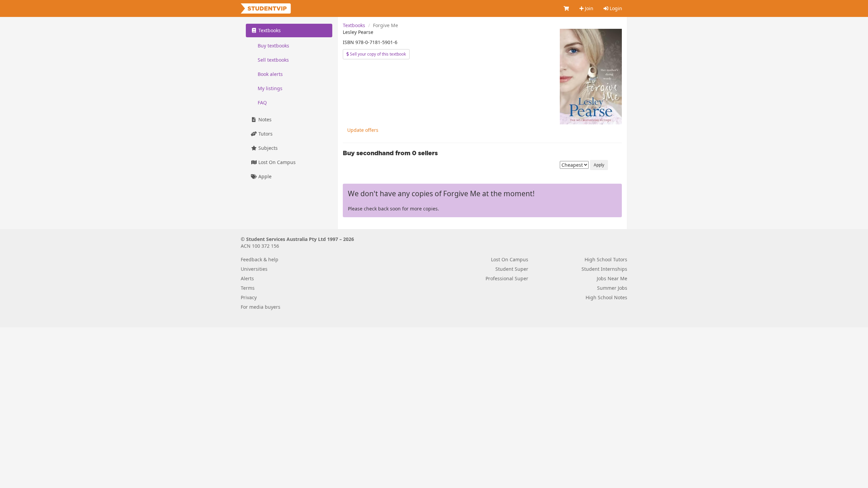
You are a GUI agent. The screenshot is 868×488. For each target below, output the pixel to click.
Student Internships (604, 269)
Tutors (265, 133)
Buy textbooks (273, 45)
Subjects (267, 148)
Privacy (249, 297)
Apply (599, 165)
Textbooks (354, 25)
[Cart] (566, 8)
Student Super (511, 269)
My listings (270, 88)
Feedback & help (259, 259)
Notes (264, 119)
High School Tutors (606, 259)
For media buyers (260, 307)
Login (615, 8)
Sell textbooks (273, 60)
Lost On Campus (276, 162)
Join (588, 8)
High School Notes (606, 297)
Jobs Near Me (612, 278)
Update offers (362, 130)
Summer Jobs (612, 288)
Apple (264, 176)
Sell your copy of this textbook (377, 54)
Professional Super (507, 278)
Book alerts (270, 74)
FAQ (262, 102)
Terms (248, 288)
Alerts (247, 278)
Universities (254, 269)
